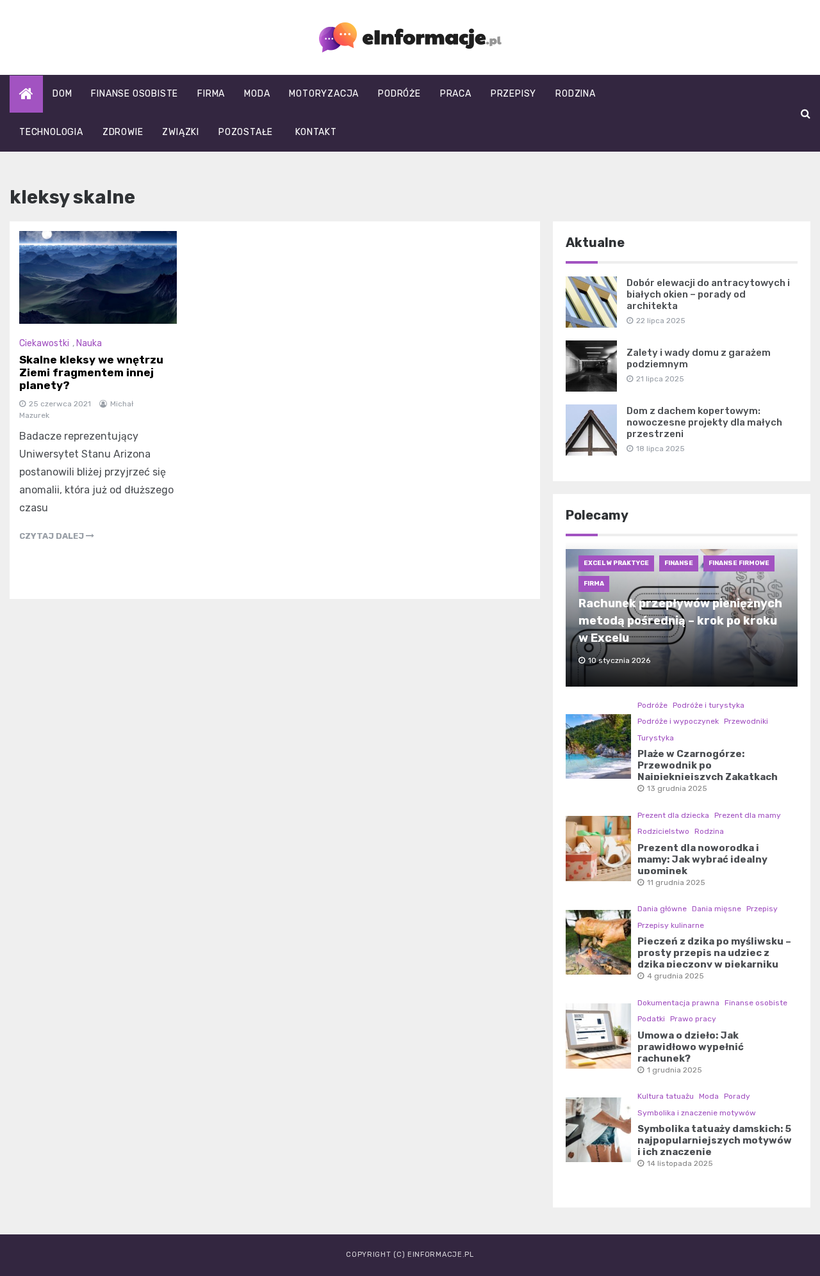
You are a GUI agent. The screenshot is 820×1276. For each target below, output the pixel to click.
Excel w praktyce (616, 563)
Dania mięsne (716, 908)
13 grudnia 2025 (677, 788)
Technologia (51, 132)
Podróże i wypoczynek (678, 721)
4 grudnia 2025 (675, 975)
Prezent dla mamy (747, 815)
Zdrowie (123, 132)
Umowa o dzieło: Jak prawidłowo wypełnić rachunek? (690, 1047)
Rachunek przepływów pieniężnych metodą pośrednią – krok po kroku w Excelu (680, 620)
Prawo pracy (693, 1018)
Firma (211, 93)
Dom (62, 93)
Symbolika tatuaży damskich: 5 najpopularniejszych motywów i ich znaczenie (714, 1140)
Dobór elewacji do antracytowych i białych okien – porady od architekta (708, 294)
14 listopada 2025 (680, 1163)
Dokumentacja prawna (678, 1002)
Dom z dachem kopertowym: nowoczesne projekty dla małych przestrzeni (704, 422)
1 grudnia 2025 (674, 1069)
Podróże (399, 93)
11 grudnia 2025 (676, 882)
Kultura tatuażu (665, 1096)
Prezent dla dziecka (673, 815)
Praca (456, 93)
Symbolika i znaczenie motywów (696, 1112)
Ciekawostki (44, 343)
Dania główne (662, 908)
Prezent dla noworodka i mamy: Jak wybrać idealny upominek (702, 859)
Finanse (678, 563)
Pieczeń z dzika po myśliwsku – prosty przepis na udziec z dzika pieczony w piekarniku (714, 953)
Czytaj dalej (52, 536)
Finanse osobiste (134, 93)
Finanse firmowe (739, 563)
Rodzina (575, 93)
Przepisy (513, 93)
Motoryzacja (324, 93)
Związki (180, 132)
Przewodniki (746, 721)
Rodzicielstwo (663, 831)
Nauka (89, 343)
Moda (257, 93)
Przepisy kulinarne (670, 925)
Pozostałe (245, 132)
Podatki (651, 1018)
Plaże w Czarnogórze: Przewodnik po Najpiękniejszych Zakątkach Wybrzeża (707, 771)
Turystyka (655, 737)
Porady (737, 1096)
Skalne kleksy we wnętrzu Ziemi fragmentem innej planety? (91, 372)
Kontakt (316, 132)
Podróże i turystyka (708, 705)
